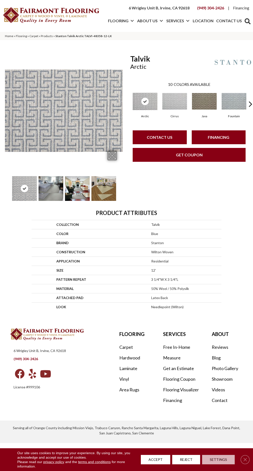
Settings (218, 459)
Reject (186, 459)
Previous (7, 186)
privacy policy (53, 462)
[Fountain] (234, 101)
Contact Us (229, 20)
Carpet (33, 36)
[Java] (204, 101)
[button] (132, 21)
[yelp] (32, 374)
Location (203, 20)
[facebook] (20, 374)
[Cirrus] (174, 101)
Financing (241, 7)
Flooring (118, 20)
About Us (147, 20)
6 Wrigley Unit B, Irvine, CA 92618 (159, 7)
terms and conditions (94, 462)
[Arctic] (145, 101)
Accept (155, 459)
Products (47, 36)
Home (9, 36)
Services (175, 20)
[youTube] (45, 374)
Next (120, 186)
